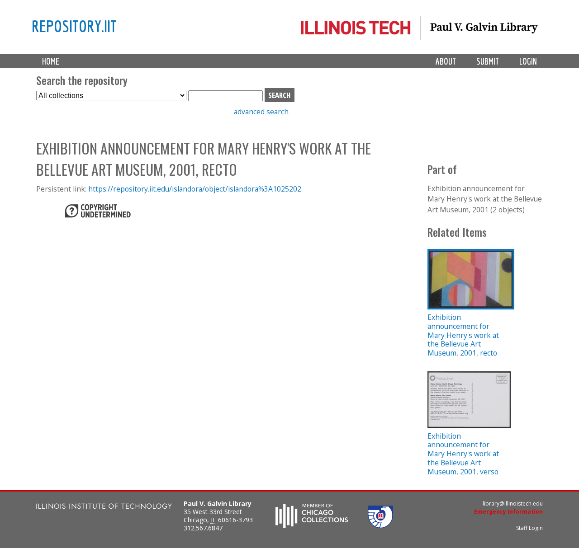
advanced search (261, 112)
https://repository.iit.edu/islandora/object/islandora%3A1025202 (194, 189)
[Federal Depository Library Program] (380, 525)
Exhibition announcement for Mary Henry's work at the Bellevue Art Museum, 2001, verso (463, 454)
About (446, 61)
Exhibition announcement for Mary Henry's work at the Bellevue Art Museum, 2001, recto (463, 335)
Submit (487, 61)
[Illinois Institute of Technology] (104, 507)
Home (50, 61)
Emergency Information (508, 511)
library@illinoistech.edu (513, 503)
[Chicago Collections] (311, 525)
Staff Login (529, 528)
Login (528, 61)
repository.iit (74, 25)
